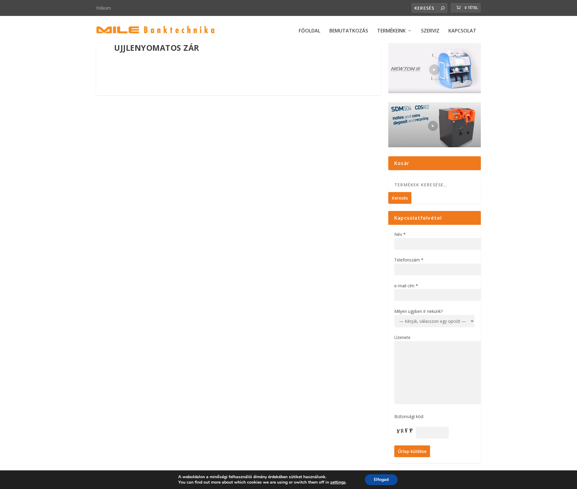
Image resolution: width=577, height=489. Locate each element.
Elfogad (381, 479)
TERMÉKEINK (391, 31)
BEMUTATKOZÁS (348, 31)
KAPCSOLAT (462, 31)
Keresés (400, 198)
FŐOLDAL (309, 31)
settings (338, 482)
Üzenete (402, 337)
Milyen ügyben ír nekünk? (418, 311)
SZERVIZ (430, 31)
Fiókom (103, 8)
